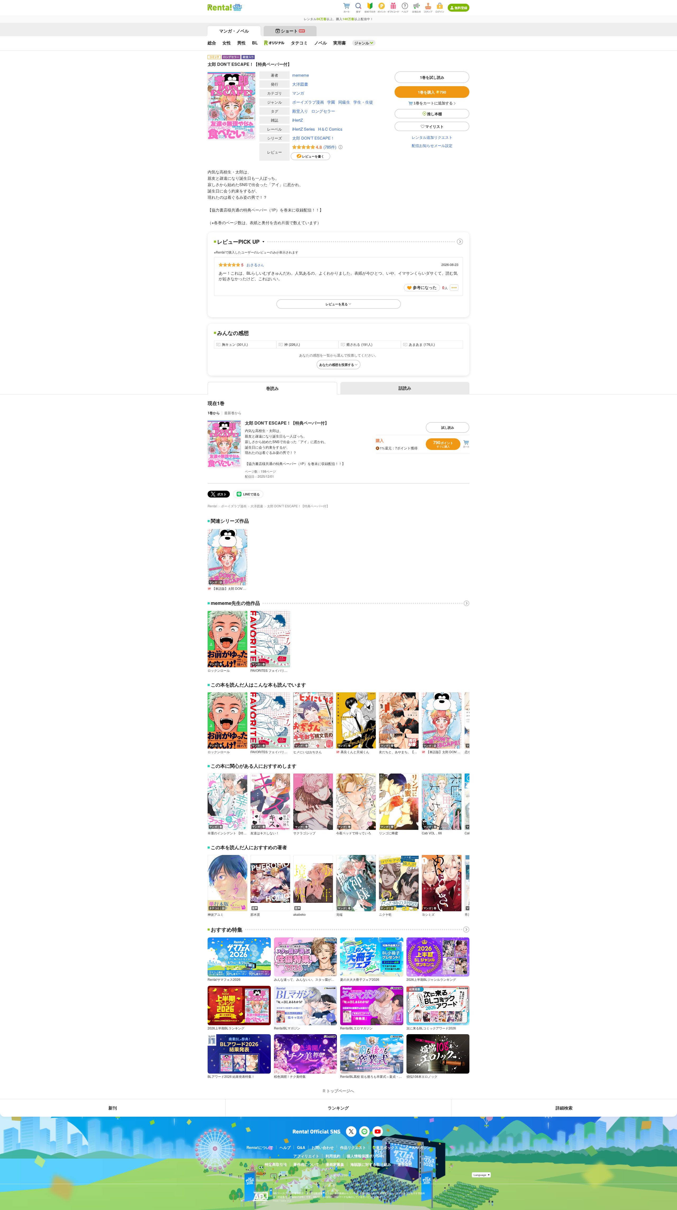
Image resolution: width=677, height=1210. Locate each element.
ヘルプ (285, 1147)
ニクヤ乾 (385, 914)
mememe (300, 75)
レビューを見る (337, 304)
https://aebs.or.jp (282, 1200)
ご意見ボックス (385, 1147)
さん (255, 264)
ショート (292, 31)
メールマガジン (418, 1147)
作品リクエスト (353, 1147)
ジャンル (361, 42)
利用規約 (333, 1155)
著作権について (306, 1164)
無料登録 (461, 7)
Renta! (212, 506)
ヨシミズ (428, 914)
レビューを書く (313, 156)
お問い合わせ (323, 1147)
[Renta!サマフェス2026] (237, 7)
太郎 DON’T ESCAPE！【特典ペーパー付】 (287, 423)
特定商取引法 (276, 1164)
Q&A (301, 1147)
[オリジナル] (274, 42)
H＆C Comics (330, 129)
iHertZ (297, 120)
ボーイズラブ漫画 (308, 102)
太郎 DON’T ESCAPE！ (313, 138)
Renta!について (259, 1147)
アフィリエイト (306, 1155)
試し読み (447, 427)
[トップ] (220, 7)
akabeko (299, 914)
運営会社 (404, 1164)
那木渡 (255, 914)
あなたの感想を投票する (336, 364)
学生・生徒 (363, 102)
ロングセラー (323, 111)
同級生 (344, 102)
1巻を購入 (432, 92)
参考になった (425, 287)
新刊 (112, 1108)
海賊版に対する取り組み (370, 1164)
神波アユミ (215, 914)
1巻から (214, 412)
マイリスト (434, 126)
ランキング (338, 1108)
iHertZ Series (303, 129)
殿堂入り (300, 111)
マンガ (298, 93)
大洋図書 (300, 84)
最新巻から (232, 412)
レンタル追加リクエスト (432, 137)
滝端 (339, 914)
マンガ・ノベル (234, 31)
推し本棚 (434, 113)
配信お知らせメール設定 (432, 145)
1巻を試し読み (432, 77)
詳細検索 (564, 1108)
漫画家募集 (335, 1164)
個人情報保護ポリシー (365, 1155)
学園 (331, 102)
